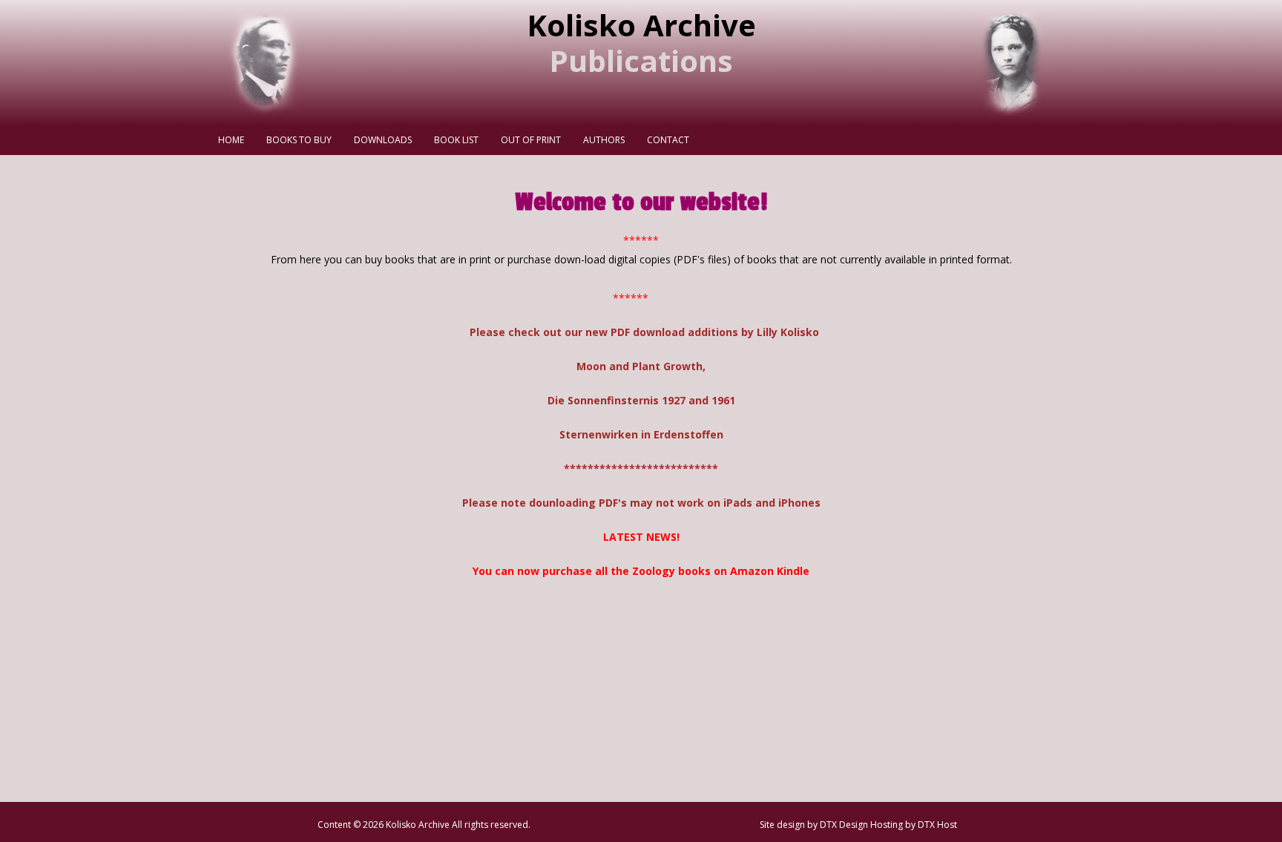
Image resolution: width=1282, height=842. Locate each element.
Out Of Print (531, 140)
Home (231, 140)
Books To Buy (299, 140)
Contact (668, 140)
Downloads (383, 140)
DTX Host (937, 824)
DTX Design (844, 824)
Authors (604, 140)
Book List (456, 140)
